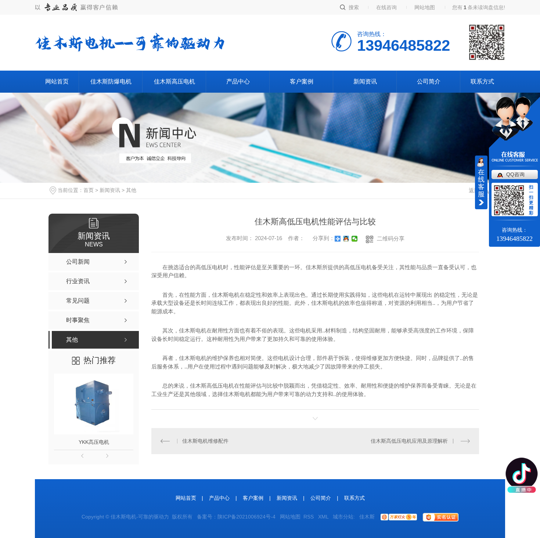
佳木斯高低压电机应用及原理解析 (409, 441)
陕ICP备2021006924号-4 (246, 517)
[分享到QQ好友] (346, 239)
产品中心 (238, 81)
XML (324, 517)
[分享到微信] (355, 239)
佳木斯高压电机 (174, 81)
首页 (88, 190)
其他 (131, 190)
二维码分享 (390, 238)
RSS (309, 517)
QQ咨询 (515, 174)
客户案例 (301, 81)
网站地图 (424, 7)
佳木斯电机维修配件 (205, 441)
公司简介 (428, 81)
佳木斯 (367, 517)
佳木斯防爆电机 (111, 81)
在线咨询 (386, 7)
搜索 (354, 7)
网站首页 (57, 81)
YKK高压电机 (94, 442)
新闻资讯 (365, 81)
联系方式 (482, 81)
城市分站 (343, 517)
